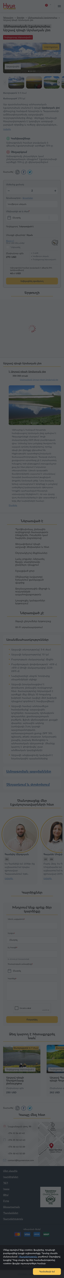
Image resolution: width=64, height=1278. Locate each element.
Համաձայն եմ (47, 1271)
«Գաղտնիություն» (28, 1256)
